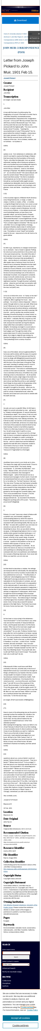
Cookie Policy (32, 1010)
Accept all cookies (20, 1018)
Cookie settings (27, 1007)
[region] (20, 1010)
